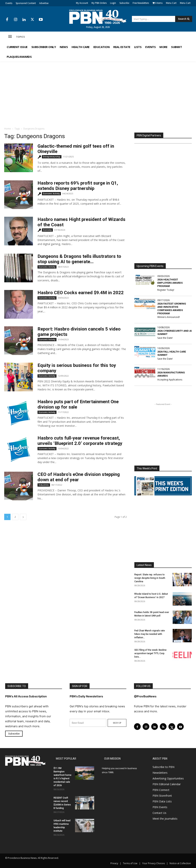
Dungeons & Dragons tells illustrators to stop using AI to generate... (79, 259)
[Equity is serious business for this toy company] (18, 377)
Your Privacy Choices (153, 863)
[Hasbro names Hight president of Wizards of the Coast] (18, 231)
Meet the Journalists (165, 818)
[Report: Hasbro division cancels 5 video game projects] (18, 340)
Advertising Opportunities (168, 778)
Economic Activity (51, 193)
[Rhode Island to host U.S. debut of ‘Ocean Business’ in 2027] (182, 599)
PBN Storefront (162, 795)
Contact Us (159, 813)
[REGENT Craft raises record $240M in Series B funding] (84, 802)
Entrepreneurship (51, 156)
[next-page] (23, 517)
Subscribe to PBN (163, 767)
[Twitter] (32, 19)
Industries (44, 485)
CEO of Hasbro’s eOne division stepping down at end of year (79, 477)
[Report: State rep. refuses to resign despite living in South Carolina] (182, 579)
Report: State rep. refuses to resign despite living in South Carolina (149, 578)
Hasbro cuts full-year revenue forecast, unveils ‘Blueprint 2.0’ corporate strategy (80, 440)
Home (7, 128)
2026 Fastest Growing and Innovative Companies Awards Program (171, 308)
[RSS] (163, 726)
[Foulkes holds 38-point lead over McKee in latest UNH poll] (182, 617)
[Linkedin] (24, 19)
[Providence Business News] (98, 17)
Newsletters (160, 772)
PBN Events (160, 807)
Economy (47, 230)
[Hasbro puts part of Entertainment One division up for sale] (18, 413)
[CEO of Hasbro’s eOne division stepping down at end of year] (18, 486)
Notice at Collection (180, 863)
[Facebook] (7, 19)
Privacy (114, 863)
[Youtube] (41, 19)
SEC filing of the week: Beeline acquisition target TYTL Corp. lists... (150, 653)
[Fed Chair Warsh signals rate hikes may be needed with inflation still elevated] (182, 635)
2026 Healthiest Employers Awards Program (170, 282)
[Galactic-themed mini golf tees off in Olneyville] (18, 157)
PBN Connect (161, 790)
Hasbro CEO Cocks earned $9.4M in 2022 (81, 292)
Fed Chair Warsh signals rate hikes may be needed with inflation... (149, 634)
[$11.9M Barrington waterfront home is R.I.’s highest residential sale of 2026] (84, 773)
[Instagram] (15, 19)
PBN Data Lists (162, 801)
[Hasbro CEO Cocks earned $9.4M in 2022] (18, 304)
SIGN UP (117, 723)
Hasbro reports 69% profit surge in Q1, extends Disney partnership (78, 185)
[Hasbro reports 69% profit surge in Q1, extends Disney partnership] (18, 194)
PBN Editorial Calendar (167, 784)
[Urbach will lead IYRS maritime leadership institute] (84, 825)
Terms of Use (130, 863)
